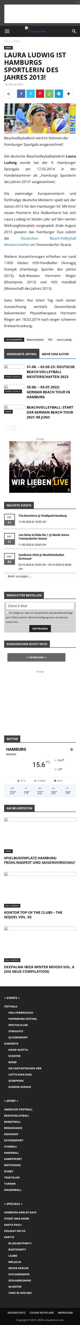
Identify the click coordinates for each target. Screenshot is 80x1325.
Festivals (10, 1006)
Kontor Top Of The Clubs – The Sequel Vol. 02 (33, 914)
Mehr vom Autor (55, 354)
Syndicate (15, 1031)
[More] (68, 94)
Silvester (15, 1286)
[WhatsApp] (49, 94)
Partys (9, 1237)
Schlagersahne (19, 1280)
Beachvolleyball (35, 339)
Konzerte (11, 1043)
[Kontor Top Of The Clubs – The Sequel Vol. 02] (40, 890)
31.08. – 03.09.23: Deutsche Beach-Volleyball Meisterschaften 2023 (51, 371)
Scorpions (16, 1081)
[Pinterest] (40, 94)
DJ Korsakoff (18, 1037)
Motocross (12, 1165)
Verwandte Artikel (22, 354)
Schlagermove (19, 1274)
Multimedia (12, 905)
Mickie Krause (18, 1268)
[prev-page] (6, 427)
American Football (18, 1109)
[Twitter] (30, 94)
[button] (7, 31)
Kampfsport (13, 1159)
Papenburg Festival (22, 1019)
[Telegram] (59, 94)
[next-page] (13, 427)
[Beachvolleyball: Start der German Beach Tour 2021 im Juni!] (14, 409)
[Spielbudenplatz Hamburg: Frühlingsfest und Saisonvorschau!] (40, 835)
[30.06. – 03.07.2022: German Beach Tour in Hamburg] (14, 389)
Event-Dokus (13, 376)
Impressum (65, 1312)
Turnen (10, 1184)
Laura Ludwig (64, 339)
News (17, 41)
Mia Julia (14, 1262)
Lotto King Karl (20, 1074)
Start (7, 41)
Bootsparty (17, 1249)
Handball (11, 1153)
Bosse (12, 1062)
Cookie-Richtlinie (42, 1312)
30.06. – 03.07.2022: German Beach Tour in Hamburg (48, 392)
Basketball (12, 1122)
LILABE (12, 1256)
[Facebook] (21, 94)
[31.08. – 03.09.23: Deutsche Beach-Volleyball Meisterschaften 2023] (14, 371)
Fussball (10, 1146)
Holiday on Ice (14, 1231)
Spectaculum (18, 1025)
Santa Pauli (13, 1225)
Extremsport (13, 1140)
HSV (50, 339)
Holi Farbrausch (20, 1012)
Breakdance (13, 1128)
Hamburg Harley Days (20, 1212)
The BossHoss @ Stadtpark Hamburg (42, 515)
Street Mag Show (16, 1218)
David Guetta (18, 1050)
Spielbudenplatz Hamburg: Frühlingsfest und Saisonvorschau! (39, 860)
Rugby (8, 1171)
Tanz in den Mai (20, 1293)
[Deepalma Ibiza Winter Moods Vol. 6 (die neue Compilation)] (40, 944)
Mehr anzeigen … (20, 576)
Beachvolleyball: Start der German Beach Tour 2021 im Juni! (50, 412)
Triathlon (12, 1177)
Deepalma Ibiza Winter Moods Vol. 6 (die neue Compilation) (39, 969)
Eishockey (11, 1134)
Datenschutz (17, 1312)
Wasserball (12, 1190)
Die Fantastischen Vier (24, 1068)
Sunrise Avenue (19, 1087)
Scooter (14, 1056)
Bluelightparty (20, 1243)
